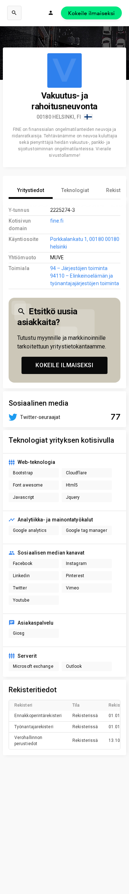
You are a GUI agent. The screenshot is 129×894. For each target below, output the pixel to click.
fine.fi (57, 221)
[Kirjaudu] (51, 13)
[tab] (31, 190)
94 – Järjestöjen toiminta (79, 268)
